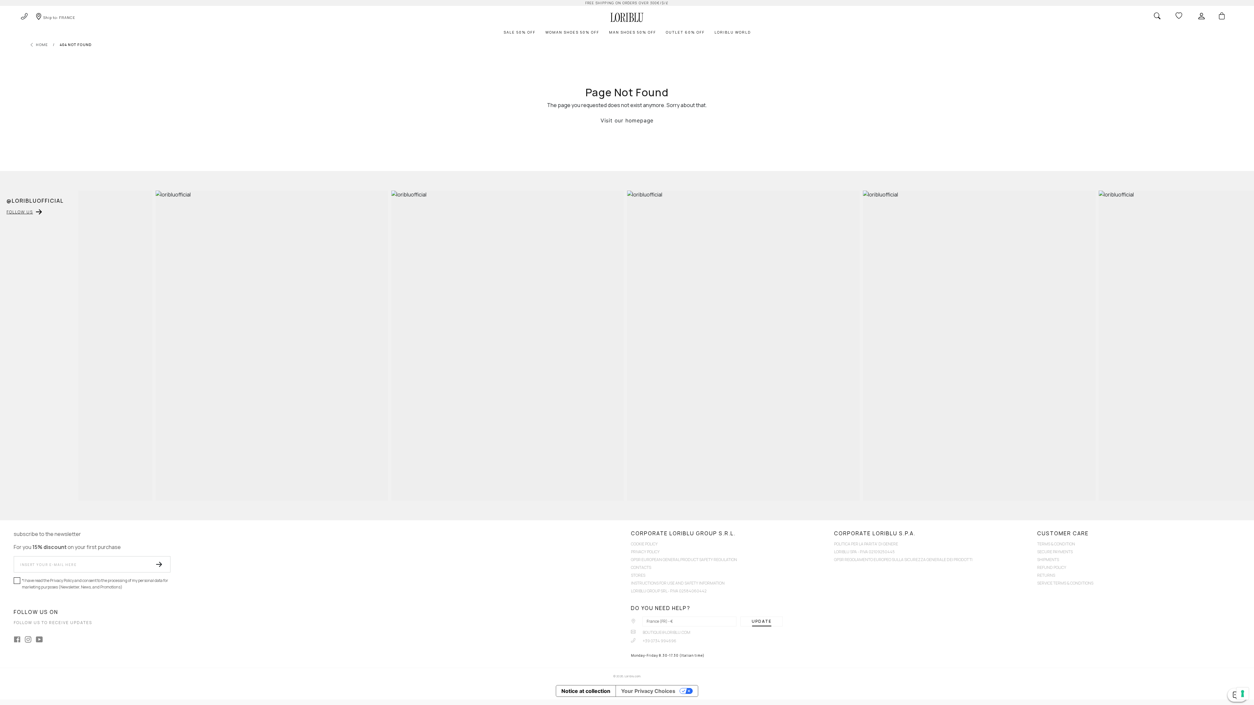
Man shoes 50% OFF (632, 32)
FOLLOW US (20, 212)
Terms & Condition (1056, 544)
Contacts (641, 567)
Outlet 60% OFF (685, 32)
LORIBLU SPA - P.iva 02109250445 (864, 552)
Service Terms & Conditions (1065, 583)
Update (762, 621)
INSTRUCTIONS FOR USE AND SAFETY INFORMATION (678, 583)
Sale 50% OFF (520, 32)
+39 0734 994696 (659, 641)
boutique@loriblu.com (666, 632)
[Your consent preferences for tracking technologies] (1242, 693)
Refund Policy (1051, 567)
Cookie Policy (644, 544)
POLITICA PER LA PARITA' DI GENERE (866, 544)
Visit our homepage (627, 120)
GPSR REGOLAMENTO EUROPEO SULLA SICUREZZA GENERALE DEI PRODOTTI (903, 559)
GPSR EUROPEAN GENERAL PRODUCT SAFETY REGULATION (684, 559)
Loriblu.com (632, 676)
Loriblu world (733, 32)
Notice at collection (585, 691)
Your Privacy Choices (648, 691)
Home (42, 44)
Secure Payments (1055, 552)
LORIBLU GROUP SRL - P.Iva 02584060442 (669, 591)
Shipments (1048, 559)
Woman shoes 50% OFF (572, 32)
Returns (1046, 575)
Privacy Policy (645, 552)
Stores (638, 575)
